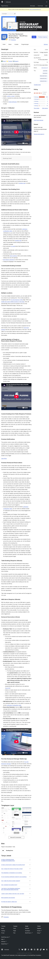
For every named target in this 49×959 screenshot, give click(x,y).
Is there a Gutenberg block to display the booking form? (8, 860)
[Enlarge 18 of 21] (29, 816)
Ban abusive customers (8, 259)
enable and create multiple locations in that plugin (12, 301)
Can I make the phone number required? (10, 880)
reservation (45, 73)
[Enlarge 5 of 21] (9, 835)
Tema (14, 928)
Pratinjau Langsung (42, 36)
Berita (2, 928)
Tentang (3, 926)
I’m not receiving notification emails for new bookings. (14, 876)
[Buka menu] (47, 2)
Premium (10, 61)
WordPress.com (5, 937)
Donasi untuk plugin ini (39, 134)
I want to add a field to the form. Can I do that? (12, 893)
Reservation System (44, 75)
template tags (22, 183)
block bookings (13, 255)
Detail (4, 44)
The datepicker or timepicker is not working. (11, 872)
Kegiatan (39, 928)
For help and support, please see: (9, 901)
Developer (27, 930)
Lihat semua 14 (44, 67)
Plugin (14, 930)
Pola (14, 933)
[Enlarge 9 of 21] (19, 818)
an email (13, 246)
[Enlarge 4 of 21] (9, 829)
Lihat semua (45, 108)
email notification (13, 101)
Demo (4, 61)
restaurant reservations (44, 81)
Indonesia (6, 949)
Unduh (34, 36)
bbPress (3, 941)
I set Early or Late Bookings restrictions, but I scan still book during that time (10, 889)
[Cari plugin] (15, 13)
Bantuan (46, 44)
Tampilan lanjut (37, 84)
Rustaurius (13, 39)
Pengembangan (25, 44)
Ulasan (9, 44)
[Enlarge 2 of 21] (9, 816)
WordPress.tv (29, 933)
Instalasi (16, 44)
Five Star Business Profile (17, 299)
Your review (36, 108)
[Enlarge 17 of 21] (29, 809)
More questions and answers (8, 897)
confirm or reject (11, 96)
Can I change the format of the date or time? (12, 868)
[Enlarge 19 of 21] (29, 821)
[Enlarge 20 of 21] (29, 828)
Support (16, 61)
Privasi (2, 933)
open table (45, 70)
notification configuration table (14, 705)
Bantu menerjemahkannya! (35, 9)
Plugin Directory (4, 5)
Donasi (39, 930)
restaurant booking (43, 78)
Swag (39, 933)
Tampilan (15, 926)
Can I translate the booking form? (9, 884)
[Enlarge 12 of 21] (19, 837)
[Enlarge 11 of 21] (19, 829)
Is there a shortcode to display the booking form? (13, 864)
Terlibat (39, 926)
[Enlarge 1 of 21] (9, 809)
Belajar (26, 926)
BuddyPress (4, 943)
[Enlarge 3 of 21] (9, 823)
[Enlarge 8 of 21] (19, 809)
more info (7, 688)
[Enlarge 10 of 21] (19, 822)
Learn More (4, 458)
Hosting (3, 930)
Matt (3, 939)
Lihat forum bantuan (38, 120)
